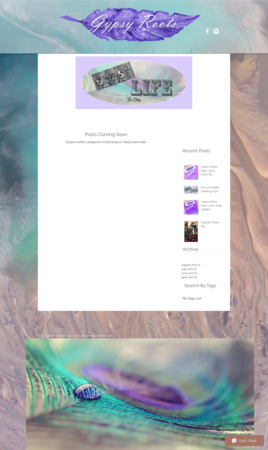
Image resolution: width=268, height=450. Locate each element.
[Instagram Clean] (216, 31)
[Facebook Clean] (207, 31)
